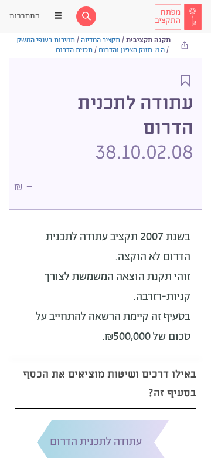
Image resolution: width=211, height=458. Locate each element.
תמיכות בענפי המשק (46, 40)
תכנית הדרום (74, 50)
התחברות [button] (24, 16)
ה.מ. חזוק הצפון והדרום (131, 50)
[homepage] (178, 16)
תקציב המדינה (100, 40)
